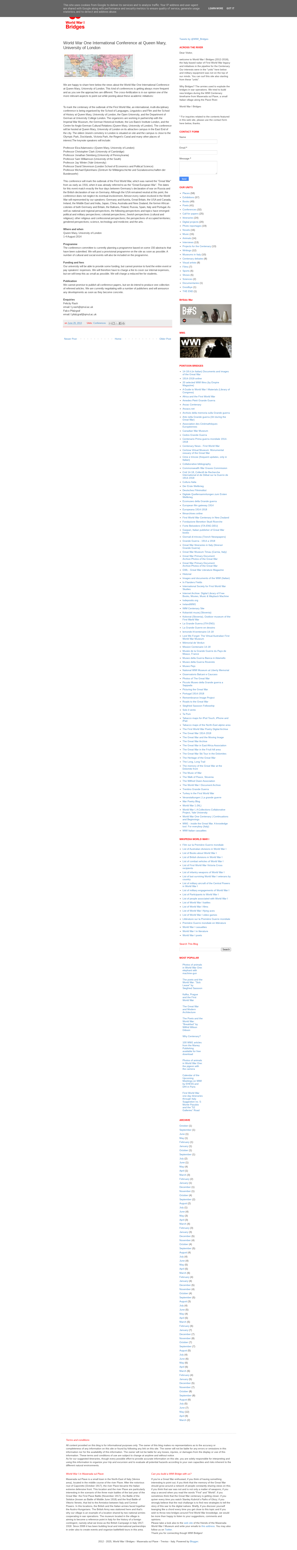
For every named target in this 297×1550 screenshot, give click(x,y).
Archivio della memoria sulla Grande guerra (206, 412)
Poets (186, 205)
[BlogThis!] (113, 323)
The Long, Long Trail (194, 761)
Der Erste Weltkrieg (193, 486)
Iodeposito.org (190, 600)
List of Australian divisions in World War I (204, 849)
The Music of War (192, 772)
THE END (188, 291)
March (182, 1174)
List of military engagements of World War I (206, 890)
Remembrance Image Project (198, 697)
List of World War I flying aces (199, 910)
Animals (187, 238)
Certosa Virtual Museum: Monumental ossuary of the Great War (203, 451)
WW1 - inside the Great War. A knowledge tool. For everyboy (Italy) (205, 825)
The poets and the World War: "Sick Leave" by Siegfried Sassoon (192, 984)
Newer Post (70, 338)
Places (186, 193)
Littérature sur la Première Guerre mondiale (206, 919)
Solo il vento (189, 709)
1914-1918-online (192, 378)
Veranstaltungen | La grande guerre (202, 797)
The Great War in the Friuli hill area (202, 749)
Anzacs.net (189, 408)
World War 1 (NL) (192, 805)
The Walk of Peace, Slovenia (198, 777)
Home (118, 338)
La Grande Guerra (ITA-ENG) (199, 623)
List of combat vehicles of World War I (203, 861)
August (183, 1203)
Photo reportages (192, 225)
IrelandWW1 (189, 604)
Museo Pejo (189, 666)
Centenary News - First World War (201, 446)
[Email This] (110, 323)
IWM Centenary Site (193, 608)
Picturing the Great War (195, 689)
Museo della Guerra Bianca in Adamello (204, 658)
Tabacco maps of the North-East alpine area (206, 725)
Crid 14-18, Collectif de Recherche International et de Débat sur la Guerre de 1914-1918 (205, 475)
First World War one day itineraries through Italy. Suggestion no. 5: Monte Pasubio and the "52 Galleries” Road (193, 1102)
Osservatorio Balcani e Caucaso (200, 674)
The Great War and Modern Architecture (191, 1009)
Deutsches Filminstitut (194, 490)
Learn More (215, 8)
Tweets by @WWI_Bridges (193, 39)
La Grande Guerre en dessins (199, 627)
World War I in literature (195, 931)
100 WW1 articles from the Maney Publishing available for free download (192, 1048)
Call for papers (191, 213)
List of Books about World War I (200, 853)
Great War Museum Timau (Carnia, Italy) (205, 551)
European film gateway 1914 (198, 505)
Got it (230, 8)
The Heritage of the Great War (199, 757)
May (181, 1138)
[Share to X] (117, 323)
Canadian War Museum (195, 430)
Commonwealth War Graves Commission (205, 468)
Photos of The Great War (196, 678)
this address (208, 1526)
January (183, 1146)
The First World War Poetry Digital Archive (205, 729)
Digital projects (191, 221)
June (182, 1134)
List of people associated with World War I (205, 898)
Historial (187, 574)
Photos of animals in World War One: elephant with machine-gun (192, 969)
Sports (186, 270)
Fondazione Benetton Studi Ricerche (202, 521)
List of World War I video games (200, 914)
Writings (187, 250)
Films (185, 266)
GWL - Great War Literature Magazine (203, 570)
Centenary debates (193, 258)
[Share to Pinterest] (123, 323)
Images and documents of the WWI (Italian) (206, 578)
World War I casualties (195, 927)
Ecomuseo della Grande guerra (200, 501)
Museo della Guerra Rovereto (199, 662)
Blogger (194, 1541)
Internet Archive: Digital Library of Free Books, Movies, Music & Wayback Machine (206, 595)
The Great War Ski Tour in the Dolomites (204, 753)
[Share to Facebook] (120, 323)
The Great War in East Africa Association (204, 745)
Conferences (99, 323)
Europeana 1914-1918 (195, 509)
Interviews (188, 242)
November (185, 1191)
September (185, 1129)
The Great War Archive (195, 741)
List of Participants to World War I (201, 894)
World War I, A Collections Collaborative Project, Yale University (204, 811)
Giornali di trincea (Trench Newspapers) (204, 536)
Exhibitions (188, 197)
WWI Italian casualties (194, 830)
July (181, 1158)
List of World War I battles (196, 902)
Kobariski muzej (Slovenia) (197, 612)
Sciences (187, 279)
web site (188, 1522)
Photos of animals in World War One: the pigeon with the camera (192, 1064)
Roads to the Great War (195, 701)
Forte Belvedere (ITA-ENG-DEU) (200, 525)
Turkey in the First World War (198, 793)
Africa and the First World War (199, 396)
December (185, 1187)
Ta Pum (187, 714)
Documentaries (191, 283)
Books (186, 201)
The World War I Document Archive (202, 785)
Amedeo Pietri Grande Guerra (199, 400)
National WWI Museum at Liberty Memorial (206, 670)
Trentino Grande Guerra (196, 789)
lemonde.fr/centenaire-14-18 (198, 631)
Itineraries (188, 217)
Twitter (168, 1529)
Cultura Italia (189, 482)
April (181, 1170)
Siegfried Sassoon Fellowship (198, 705)
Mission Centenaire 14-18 (197, 646)
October (183, 1125)
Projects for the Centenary (197, 246)
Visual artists (189, 262)
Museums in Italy (192, 254)
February (184, 1142)
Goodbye (187, 287)
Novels (186, 230)
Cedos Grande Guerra (195, 435)
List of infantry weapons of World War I (203, 872)
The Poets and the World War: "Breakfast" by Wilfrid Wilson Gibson (193, 1024)
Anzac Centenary (192, 404)
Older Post (165, 338)
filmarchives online (193, 513)
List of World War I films (195, 906)
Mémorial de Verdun (194, 642)
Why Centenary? (192, 1036)
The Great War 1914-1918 (197, 733)
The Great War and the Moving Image (203, 737)
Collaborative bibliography (197, 464)
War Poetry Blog (191, 801)
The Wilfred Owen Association (199, 781)
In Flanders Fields (192, 582)
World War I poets (192, 935)
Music (186, 234)
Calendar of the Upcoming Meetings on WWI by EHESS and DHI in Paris (192, 1081)
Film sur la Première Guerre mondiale (203, 844)
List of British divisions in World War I (202, 857)
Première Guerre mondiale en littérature (204, 923)
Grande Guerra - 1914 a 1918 (199, 541)
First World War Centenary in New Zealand (206, 517)
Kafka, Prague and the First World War (190, 997)
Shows (186, 275)
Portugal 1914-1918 (193, 693)
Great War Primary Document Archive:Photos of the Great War (200, 557)
